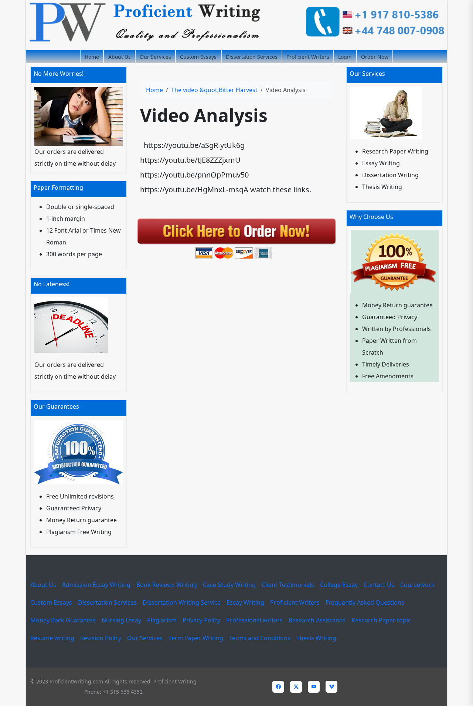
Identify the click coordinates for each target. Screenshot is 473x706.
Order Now (374, 56)
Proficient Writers (307, 56)
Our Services (155, 56)
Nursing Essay (121, 620)
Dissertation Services (252, 56)
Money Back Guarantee (63, 620)
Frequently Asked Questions (365, 602)
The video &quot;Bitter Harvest (214, 90)
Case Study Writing (229, 585)
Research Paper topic (381, 620)
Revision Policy (100, 638)
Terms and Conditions (259, 638)
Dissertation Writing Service (182, 602)
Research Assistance (317, 620)
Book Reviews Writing (166, 585)
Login (345, 56)
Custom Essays (198, 56)
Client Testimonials (288, 585)
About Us (119, 56)
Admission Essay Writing (96, 585)
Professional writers (254, 620)
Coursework (417, 585)
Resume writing (52, 638)
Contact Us (379, 585)
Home (92, 56)
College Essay (339, 585)
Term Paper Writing (196, 638)
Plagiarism (162, 620)
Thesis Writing (316, 638)
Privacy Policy (201, 620)
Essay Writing (245, 602)
